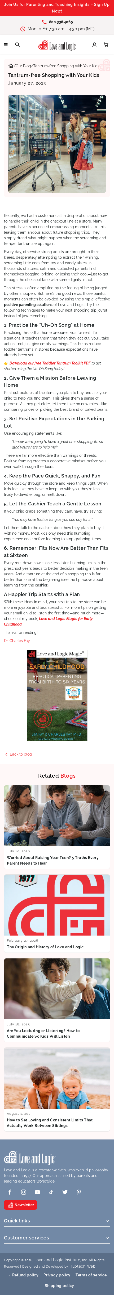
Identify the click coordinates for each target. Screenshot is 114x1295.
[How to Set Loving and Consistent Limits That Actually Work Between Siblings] (57, 1089)
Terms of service (91, 1275)
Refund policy (25, 1275)
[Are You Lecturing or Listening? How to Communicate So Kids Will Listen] (57, 1000)
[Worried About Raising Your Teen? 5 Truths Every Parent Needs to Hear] (57, 827)
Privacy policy (57, 1275)
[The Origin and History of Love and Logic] (57, 914)
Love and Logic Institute (57, 1260)
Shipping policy (59, 1286)
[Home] (11, 66)
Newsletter (24, 1205)
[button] (6, 45)
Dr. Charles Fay (17, 641)
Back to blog (21, 754)
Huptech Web (82, 1266)
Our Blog (23, 66)
